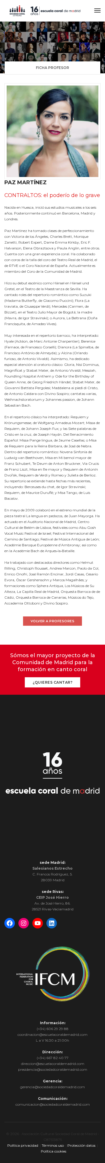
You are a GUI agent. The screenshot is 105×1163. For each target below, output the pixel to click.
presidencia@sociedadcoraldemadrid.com (52, 1069)
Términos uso (53, 1145)
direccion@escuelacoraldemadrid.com (52, 1063)
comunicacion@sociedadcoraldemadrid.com (52, 1104)
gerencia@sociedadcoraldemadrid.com (52, 1087)
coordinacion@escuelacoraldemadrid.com (53, 1034)
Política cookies (53, 1151)
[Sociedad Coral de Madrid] (44, 10)
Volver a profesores (53, 621)
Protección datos (81, 1145)
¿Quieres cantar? (52, 682)
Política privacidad (22, 1145)
